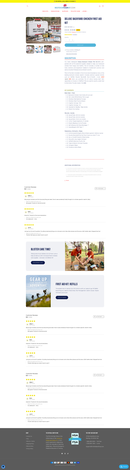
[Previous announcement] (26, 1)
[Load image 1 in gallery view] (30, 49)
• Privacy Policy (29, 448)
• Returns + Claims (30, 441)
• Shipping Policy (30, 443)
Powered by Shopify (71, 465)
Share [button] (67, 180)
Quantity (67, 37)
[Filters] (96, 188)
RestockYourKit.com (62, 465)
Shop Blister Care (38, 262)
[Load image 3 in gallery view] (48, 49)
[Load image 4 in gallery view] (57, 49)
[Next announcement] (103, 1)
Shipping (74, 32)
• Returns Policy (29, 446)
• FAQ (27, 438)
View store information (71, 53)
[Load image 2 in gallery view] (39, 49)
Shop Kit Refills (62, 297)
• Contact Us (29, 436)
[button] (27, 6)
